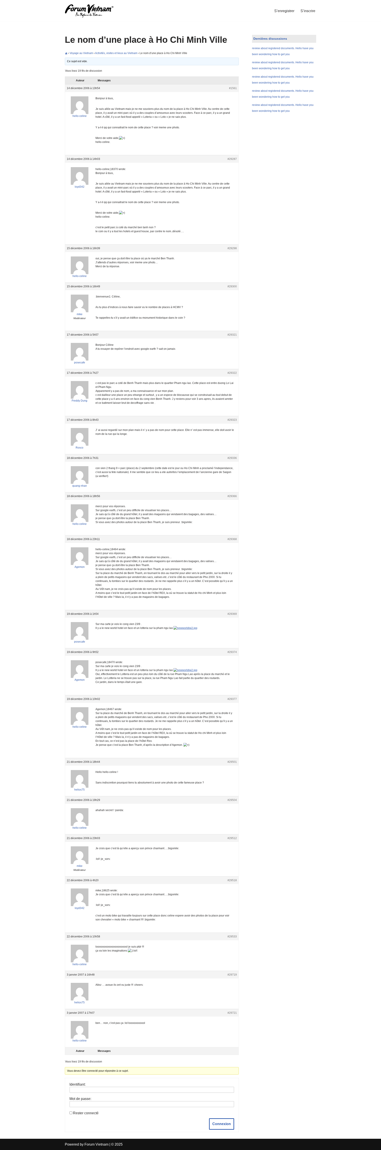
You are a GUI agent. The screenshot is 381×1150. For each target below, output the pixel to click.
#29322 (232, 372)
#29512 (232, 838)
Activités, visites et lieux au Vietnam (116, 53)
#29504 (232, 800)
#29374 (232, 652)
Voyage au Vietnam (81, 53)
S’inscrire (308, 11)
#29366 (232, 496)
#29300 (232, 286)
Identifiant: (77, 1084)
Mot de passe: (80, 1099)
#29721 (232, 1012)
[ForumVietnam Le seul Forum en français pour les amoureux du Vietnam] (92, 11)
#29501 (232, 761)
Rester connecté (86, 1113)
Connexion (221, 1124)
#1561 (233, 88)
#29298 (232, 248)
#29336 (232, 458)
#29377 (232, 699)
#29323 (232, 419)
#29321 (232, 334)
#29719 (232, 974)
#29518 (232, 880)
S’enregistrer (284, 11)
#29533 (232, 936)
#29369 (232, 613)
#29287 (232, 159)
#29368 (232, 539)
